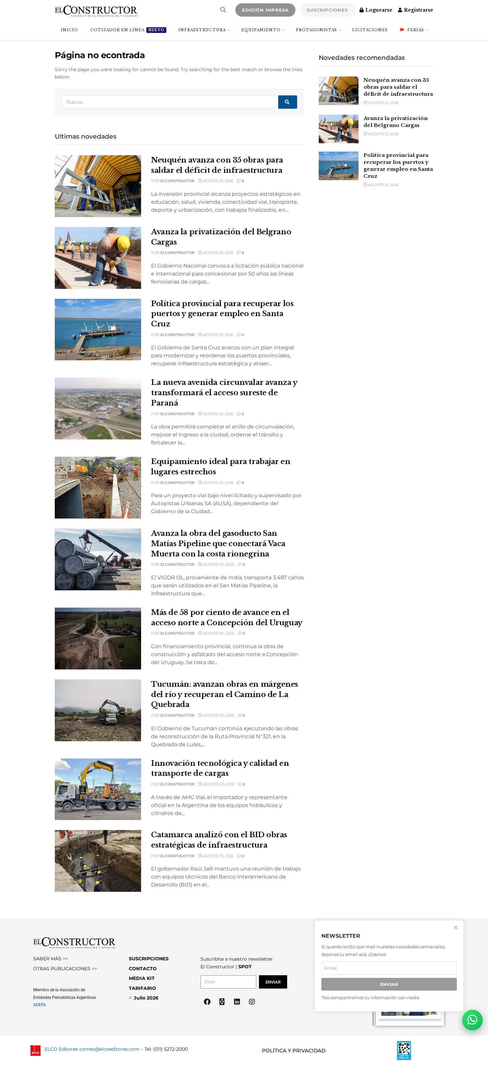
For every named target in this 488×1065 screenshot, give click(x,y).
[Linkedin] (237, 1001)
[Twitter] (222, 1001)
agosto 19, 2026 (218, 856)
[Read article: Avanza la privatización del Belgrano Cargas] (98, 258)
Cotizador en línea (127, 30)
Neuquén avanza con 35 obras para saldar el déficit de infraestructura (398, 87)
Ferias (415, 30)
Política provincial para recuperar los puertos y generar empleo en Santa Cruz (222, 314)
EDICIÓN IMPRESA (265, 10)
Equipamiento (261, 30)
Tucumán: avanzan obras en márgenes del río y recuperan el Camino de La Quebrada (224, 694)
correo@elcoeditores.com (109, 1049)
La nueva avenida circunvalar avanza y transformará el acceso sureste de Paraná (224, 393)
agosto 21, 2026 (217, 180)
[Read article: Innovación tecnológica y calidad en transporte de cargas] (98, 789)
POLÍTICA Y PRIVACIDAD (293, 1050)
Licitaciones (370, 30)
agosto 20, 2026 (218, 564)
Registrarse (418, 10)
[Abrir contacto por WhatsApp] (472, 1020)
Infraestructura (202, 30)
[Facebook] (207, 1001)
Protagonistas (316, 30)
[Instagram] (252, 1001)
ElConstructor (177, 180)
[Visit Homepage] (96, 10)
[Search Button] (223, 10)
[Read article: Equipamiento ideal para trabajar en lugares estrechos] (98, 488)
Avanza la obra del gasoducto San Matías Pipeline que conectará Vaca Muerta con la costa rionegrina (218, 543)
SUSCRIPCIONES (327, 10)
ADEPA (39, 1005)
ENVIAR (389, 984)
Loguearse (378, 10)
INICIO (69, 30)
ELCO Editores (61, 1049)
